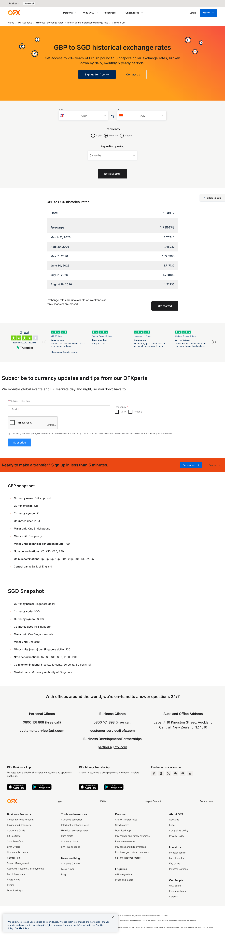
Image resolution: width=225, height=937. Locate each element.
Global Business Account (20, 819)
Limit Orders (13, 846)
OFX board (175, 885)
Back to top (214, 197)
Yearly (128, 135)
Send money (122, 825)
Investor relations (178, 868)
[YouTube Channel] (182, 773)
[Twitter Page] (168, 773)
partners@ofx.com (112, 747)
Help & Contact (153, 801)
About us (174, 819)
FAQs (103, 801)
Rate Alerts (67, 835)
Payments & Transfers (19, 825)
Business (14, 3)
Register (206, 12)
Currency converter (71, 819)
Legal (172, 825)
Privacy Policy (150, 433)
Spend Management (18, 863)
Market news (25, 22)
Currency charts (69, 841)
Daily (99, 135)
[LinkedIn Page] (161, 773)
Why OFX (88, 12)
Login (59, 801)
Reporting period (112, 146)
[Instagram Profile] (190, 773)
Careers (173, 896)
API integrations (123, 874)
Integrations (13, 879)
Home (11, 22)
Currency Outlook (70, 863)
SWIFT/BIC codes (70, 846)
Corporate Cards (16, 830)
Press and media (124, 879)
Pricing (10, 885)
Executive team (177, 891)
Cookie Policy (22, 928)
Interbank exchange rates (75, 825)
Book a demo (207, 801)
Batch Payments (16, 874)
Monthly (113, 135)
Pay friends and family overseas (132, 835)
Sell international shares (128, 857)
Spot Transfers (15, 841)
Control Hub (13, 857)
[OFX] (14, 12)
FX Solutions (13, 835)
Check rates (132, 12)
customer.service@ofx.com (42, 731)
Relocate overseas (125, 841)
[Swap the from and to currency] (112, 116)
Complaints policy (178, 830)
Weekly (138, 411)
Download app (123, 830)
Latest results (176, 858)
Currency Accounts (17, 852)
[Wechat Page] (175, 773)
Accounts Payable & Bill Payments (25, 868)
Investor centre (177, 852)
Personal (29, 3)
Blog (63, 874)
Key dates (174, 863)
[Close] (112, 917)
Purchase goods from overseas (132, 852)
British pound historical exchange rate (87, 22)
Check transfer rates (126, 819)
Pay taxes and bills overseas (130, 846)
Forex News (67, 868)
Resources (110, 12)
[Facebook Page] (153, 773)
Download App (15, 890)
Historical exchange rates (49, 22)
